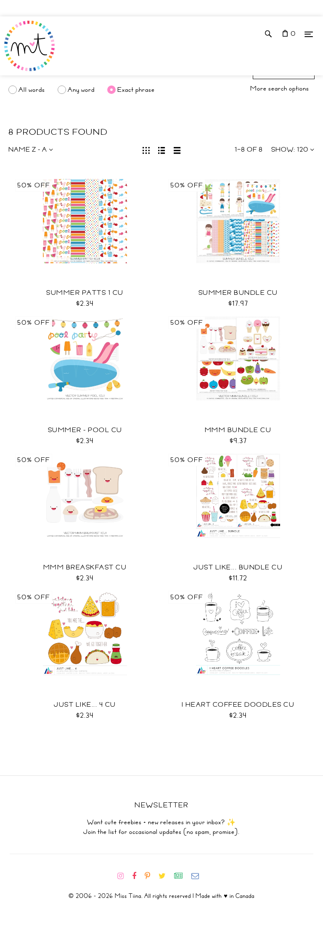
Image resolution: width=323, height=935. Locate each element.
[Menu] (309, 34)
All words (32, 90)
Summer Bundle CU (238, 293)
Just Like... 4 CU (85, 705)
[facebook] (137, 876)
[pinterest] (151, 876)
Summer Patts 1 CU (85, 293)
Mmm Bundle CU (238, 430)
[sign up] (182, 876)
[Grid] (146, 149)
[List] (161, 149)
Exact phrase (136, 90)
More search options (279, 88)
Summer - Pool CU (85, 430)
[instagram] (123, 876)
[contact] (198, 876)
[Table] (177, 149)
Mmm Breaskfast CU (85, 567)
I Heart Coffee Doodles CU (238, 705)
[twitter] (165, 876)
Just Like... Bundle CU (238, 567)
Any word (81, 90)
